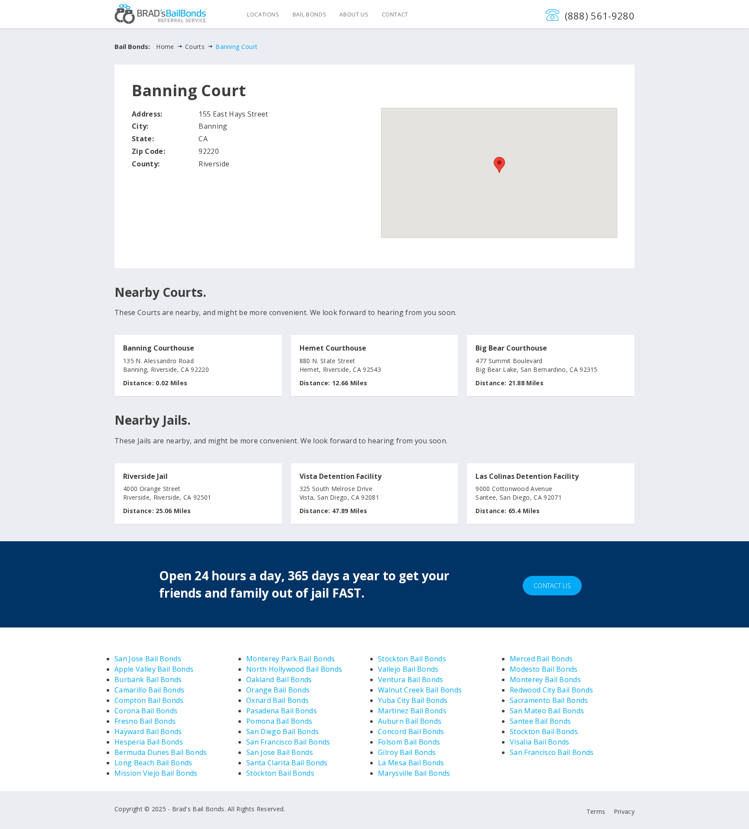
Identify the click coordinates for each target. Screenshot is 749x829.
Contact (395, 14)
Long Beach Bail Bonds (153, 762)
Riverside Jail (145, 477)
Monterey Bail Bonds (545, 679)
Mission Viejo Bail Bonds (156, 773)
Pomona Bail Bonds (279, 721)
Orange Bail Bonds (277, 690)
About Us (353, 14)
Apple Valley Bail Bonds (153, 669)
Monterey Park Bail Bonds (290, 658)
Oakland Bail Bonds (279, 679)
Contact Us (552, 586)
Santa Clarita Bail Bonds (287, 762)
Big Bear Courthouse (511, 348)
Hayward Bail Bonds (148, 731)
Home (165, 46)
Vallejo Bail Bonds (408, 669)
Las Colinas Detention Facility (527, 477)
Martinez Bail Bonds (412, 710)
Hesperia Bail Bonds (148, 742)
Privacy (624, 811)
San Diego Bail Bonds (282, 731)
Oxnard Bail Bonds (277, 700)
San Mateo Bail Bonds (547, 710)
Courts (195, 46)
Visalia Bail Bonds (540, 742)
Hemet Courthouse (333, 348)
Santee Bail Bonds (540, 721)
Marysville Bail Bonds (414, 773)
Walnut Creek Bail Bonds (420, 690)
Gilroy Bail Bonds (407, 752)
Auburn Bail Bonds (409, 721)
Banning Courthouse (158, 348)
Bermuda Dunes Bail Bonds (160, 752)
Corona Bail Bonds (145, 710)
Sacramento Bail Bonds (549, 700)
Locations (263, 14)
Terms (596, 811)
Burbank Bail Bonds (148, 679)
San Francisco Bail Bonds (288, 742)
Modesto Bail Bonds (544, 669)
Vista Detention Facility (340, 477)
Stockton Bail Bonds (280, 773)
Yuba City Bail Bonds (412, 700)
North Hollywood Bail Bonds (294, 669)
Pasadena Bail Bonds (281, 710)
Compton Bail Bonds (149, 700)
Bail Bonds (310, 14)
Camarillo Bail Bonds (149, 690)
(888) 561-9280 (600, 15)
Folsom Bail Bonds (409, 742)
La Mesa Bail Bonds (411, 762)
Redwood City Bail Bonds (551, 690)
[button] (499, 165)
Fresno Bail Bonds (145, 721)
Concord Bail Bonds (411, 731)
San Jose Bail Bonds (147, 658)
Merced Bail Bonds (541, 658)
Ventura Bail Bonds (410, 679)
